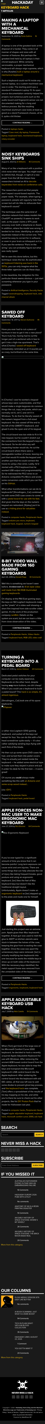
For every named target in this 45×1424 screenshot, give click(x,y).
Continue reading (27, 123)
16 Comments (22, 1190)
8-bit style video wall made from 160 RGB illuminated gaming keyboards (21, 590)
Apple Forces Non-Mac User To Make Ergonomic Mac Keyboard (22, 816)
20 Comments (23, 1240)
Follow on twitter (6, 1150)
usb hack (38, 1116)
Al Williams (21, 162)
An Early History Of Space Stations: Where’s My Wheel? (26, 1220)
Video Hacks (33, 634)
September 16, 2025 (10, 36)
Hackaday (22, 2)
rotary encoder (8, 139)
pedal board (29, 798)
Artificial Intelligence (20, 290)
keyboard (30, 520)
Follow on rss (14, 1150)
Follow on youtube (10, 1150)
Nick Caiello (19, 1011)
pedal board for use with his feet (23, 498)
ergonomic (14, 988)
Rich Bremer (20, 826)
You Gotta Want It (24, 1348)
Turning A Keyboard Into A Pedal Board (20, 661)
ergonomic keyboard (12, 893)
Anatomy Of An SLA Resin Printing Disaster (27, 1207)
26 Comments (23, 1227)
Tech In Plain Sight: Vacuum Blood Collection (24, 1325)
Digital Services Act (26, 1412)
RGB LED (27, 637)
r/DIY (8, 789)
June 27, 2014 (7, 826)
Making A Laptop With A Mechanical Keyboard (20, 26)
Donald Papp (21, 577)
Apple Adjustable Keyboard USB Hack (21, 1003)
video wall (37, 637)
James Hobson (23, 669)
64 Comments (34, 826)
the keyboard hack (15, 1088)
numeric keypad (31, 524)
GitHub (11, 483)
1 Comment (21, 1344)
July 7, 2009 (6, 1011)
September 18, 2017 (10, 320)
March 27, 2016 (8, 669)
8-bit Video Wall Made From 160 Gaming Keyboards (19, 567)
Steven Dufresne (27, 320)
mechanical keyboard (32, 135)
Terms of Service (13, 1412)
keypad (19, 524)
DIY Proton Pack (26, 1101)
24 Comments (37, 669)
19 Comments (32, 1011)
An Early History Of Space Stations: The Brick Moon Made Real (27, 1233)
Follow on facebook (2, 1150)
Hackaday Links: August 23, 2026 (26, 1338)
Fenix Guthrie (26, 36)
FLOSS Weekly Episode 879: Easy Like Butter (27, 1298)
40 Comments (34, 162)
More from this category (12, 1244)
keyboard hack (15, 135)
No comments (23, 1201)
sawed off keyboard (26, 345)
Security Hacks (36, 290)
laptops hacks (17, 129)
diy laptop (23, 132)
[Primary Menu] (42, 2)
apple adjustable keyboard (21, 1113)
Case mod (13, 132)
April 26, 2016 (7, 577)
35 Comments (23, 1332)
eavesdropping (16, 293)
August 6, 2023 (8, 162)
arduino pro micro (17, 520)
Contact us (18, 1150)
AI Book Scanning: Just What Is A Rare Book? (26, 1313)
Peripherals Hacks (34, 517)
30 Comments (35, 577)
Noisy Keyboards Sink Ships (21, 156)
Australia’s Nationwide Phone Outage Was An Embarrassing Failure (26, 1183)
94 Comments (23, 1318)
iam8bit (14, 615)
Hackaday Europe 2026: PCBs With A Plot (26, 1196)
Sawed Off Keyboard (13, 314)
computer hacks (18, 517)
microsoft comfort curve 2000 (20, 1116)
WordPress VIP (26, 1417)
